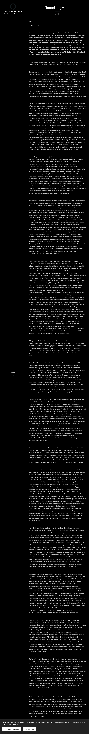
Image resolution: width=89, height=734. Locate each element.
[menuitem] (13, 372)
